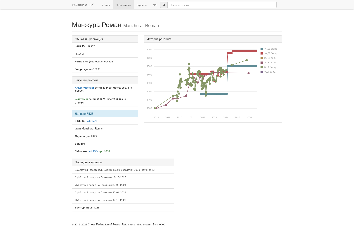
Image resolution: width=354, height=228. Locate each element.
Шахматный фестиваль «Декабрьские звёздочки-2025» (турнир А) (115, 169)
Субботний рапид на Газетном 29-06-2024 (100, 185)
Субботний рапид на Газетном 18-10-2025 (100, 177)
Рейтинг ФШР (83, 4)
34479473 (92, 121)
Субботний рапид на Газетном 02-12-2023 (100, 200)
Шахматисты (123, 5)
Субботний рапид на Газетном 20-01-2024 (100, 192)
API (154, 5)
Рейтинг (105, 5)
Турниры (141, 5)
